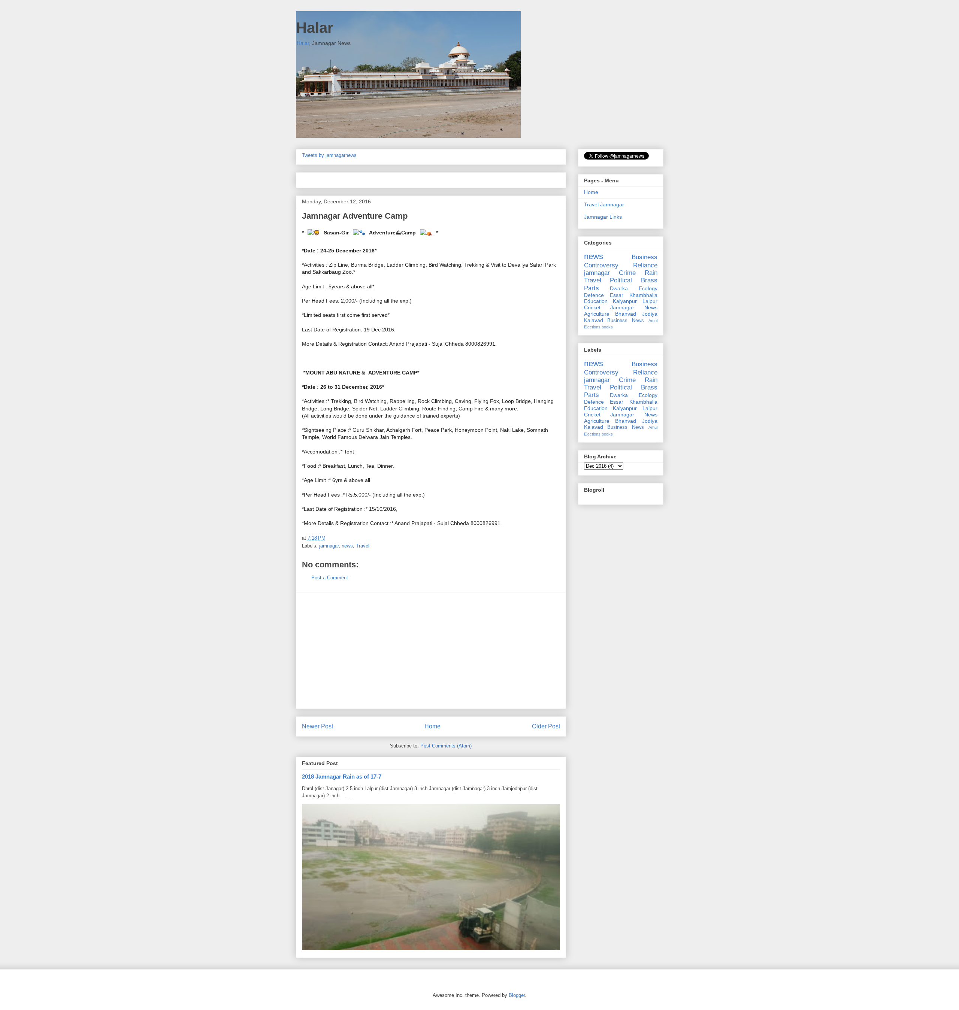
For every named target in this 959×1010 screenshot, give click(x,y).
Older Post (546, 726)
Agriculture (596, 314)
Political (621, 280)
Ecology (648, 288)
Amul (652, 320)
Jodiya (649, 314)
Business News (625, 320)
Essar (616, 295)
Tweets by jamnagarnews (329, 155)
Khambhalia (643, 295)
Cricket (592, 307)
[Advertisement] (431, 650)
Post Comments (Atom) (446, 746)
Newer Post (317, 726)
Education (596, 301)
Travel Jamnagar (604, 204)
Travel (362, 546)
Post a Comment (329, 577)
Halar (314, 27)
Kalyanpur (625, 301)
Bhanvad (625, 314)
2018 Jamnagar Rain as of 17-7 (341, 776)
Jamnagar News (633, 307)
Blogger (517, 995)
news (347, 546)
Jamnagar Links (603, 217)
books (607, 327)
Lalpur (649, 301)
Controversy (601, 265)
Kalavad (593, 320)
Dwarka (619, 288)
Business (644, 257)
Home (432, 726)
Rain (651, 272)
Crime (627, 272)
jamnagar (329, 546)
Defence (594, 295)
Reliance (645, 265)
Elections (592, 327)
